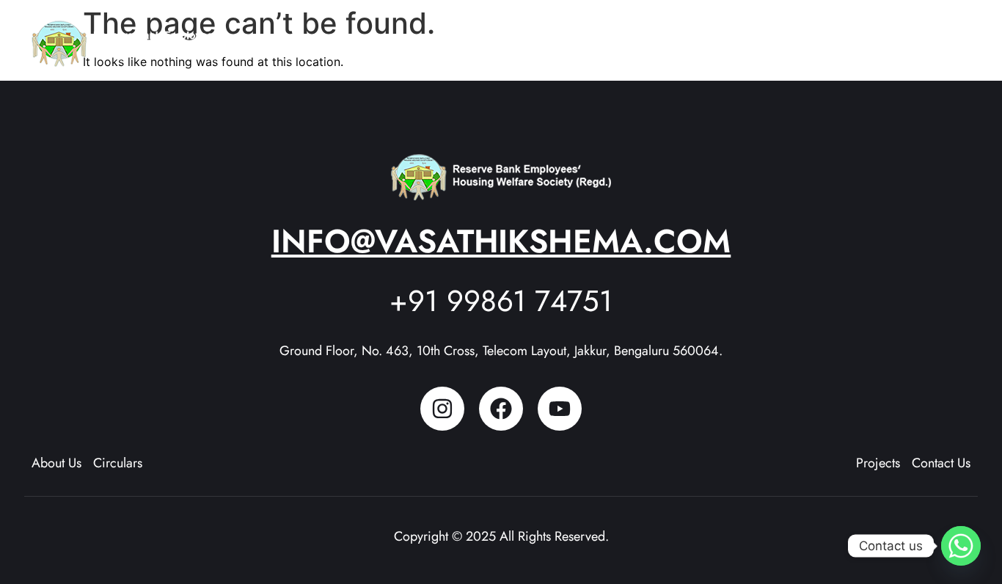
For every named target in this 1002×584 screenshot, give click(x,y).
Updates (841, 36)
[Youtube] (560, 409)
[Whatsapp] (961, 546)
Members (771, 36)
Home (539, 36)
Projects (687, 36)
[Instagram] (442, 409)
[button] (610, 37)
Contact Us (930, 36)
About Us (603, 36)
